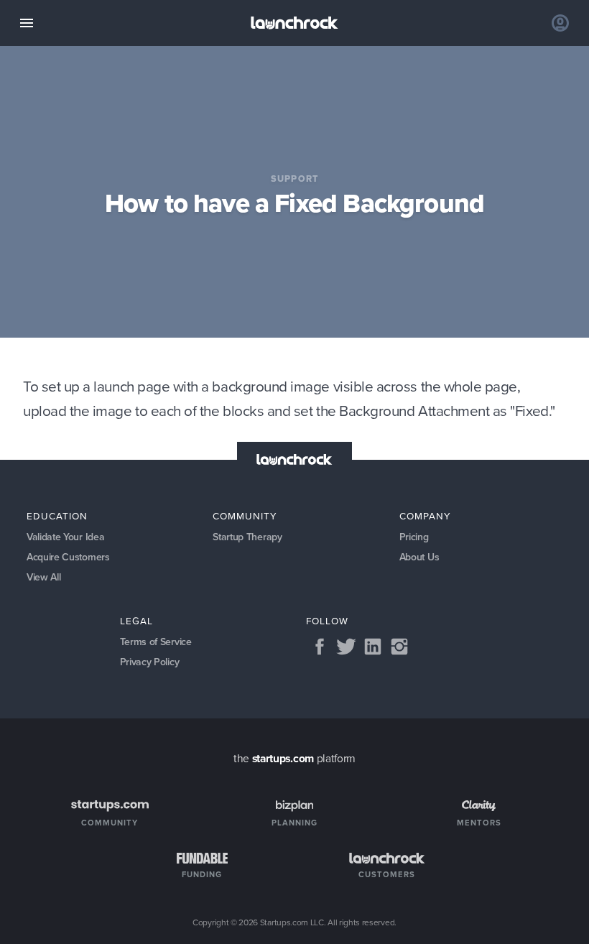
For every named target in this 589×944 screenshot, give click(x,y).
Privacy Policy (150, 662)
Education (57, 516)
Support (295, 178)
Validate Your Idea (65, 537)
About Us (419, 557)
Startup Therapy (247, 537)
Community (245, 516)
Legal (136, 621)
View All (44, 577)
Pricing (414, 537)
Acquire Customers (68, 557)
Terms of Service (156, 641)
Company (425, 516)
